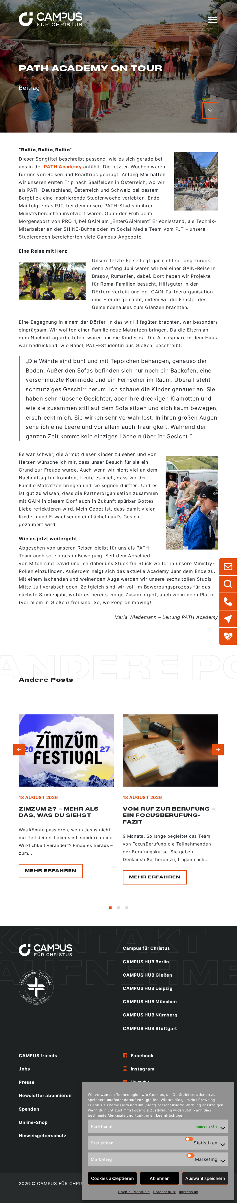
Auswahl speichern (205, 1178)
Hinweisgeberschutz (43, 1135)
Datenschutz (164, 1192)
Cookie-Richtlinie (134, 1192)
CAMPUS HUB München (150, 1001)
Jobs (24, 1069)
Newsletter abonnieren (45, 1095)
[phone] (228, 601)
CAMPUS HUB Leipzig (148, 988)
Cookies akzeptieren (112, 1178)
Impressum (188, 1192)
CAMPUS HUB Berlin (146, 961)
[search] (228, 584)
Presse (27, 1082)
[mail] (228, 567)
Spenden (29, 1109)
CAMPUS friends (38, 1055)
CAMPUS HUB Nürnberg (150, 1015)
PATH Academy (63, 167)
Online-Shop (33, 1122)
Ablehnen (160, 1178)
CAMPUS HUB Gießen (147, 975)
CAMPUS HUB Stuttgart (150, 1028)
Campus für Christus (146, 948)
